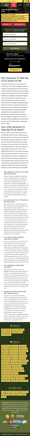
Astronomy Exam (23, 380)
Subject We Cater (24, 391)
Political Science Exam (7, 370)
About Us (8, 391)
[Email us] (28, 1)
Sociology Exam (22, 363)
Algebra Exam (15, 345)
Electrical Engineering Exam (8, 378)
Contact (13, 394)
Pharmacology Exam (6, 368)
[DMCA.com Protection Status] (15, 427)
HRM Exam (4, 355)
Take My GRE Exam (6, 334)
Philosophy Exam (6, 360)
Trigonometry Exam (6, 365)
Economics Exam (14, 350)
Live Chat (13, 4)
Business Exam (5, 348)
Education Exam (5, 373)
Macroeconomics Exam (7, 375)
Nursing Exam (22, 358)
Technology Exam (20, 378)
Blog (3, 394)
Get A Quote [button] (20, 4)
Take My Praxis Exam (17, 332)
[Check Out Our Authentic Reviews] (15, 65)
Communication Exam (19, 370)
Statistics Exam (13, 363)
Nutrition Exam (14, 373)
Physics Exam (14, 360)
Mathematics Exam (6, 358)
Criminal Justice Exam (18, 368)
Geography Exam (6, 380)
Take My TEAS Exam (6, 329)
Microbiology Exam (16, 365)
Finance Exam (5, 353)
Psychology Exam (24, 360)
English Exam (5, 350)
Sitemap (4, 396)
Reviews (8, 394)
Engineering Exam (23, 350)
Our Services (14, 70)
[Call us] (25, 1)
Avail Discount (15, 48)
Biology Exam (23, 345)
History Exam (22, 353)
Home (3, 391)
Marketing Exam (22, 355)
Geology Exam (14, 380)
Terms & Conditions (21, 394)
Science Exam (5, 363)
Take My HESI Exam (6, 332)
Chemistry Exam (23, 348)
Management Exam (13, 355)
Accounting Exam (6, 345)
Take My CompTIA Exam (18, 329)
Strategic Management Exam (20, 375)
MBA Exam (14, 358)
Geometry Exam (13, 353)
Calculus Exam (14, 348)
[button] (19, 24)
